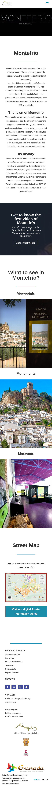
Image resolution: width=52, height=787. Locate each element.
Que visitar (9, 658)
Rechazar (45, 779)
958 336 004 (10, 702)
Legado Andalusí (12, 673)
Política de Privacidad (14, 717)
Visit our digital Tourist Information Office (26, 611)
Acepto (36, 779)
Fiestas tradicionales (13, 662)
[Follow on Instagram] (20, 687)
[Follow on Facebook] (7, 687)
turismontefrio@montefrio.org (17, 699)
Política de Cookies (13, 713)
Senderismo (10, 665)
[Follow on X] (13, 687)
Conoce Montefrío (12, 655)
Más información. (12, 783)
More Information (25, 243)
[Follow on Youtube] (26, 687)
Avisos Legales (11, 709)
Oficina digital (10, 669)
